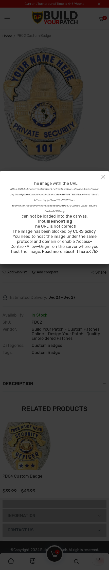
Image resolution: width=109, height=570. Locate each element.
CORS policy (84, 231)
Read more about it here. (65, 251)
